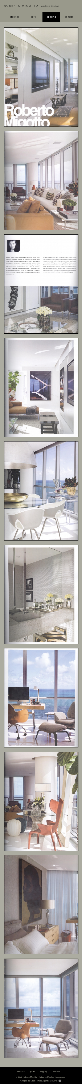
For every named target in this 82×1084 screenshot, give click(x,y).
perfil (34, 16)
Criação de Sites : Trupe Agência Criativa (38, 1081)
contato (69, 16)
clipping (51, 16)
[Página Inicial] (41, 6)
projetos (14, 16)
